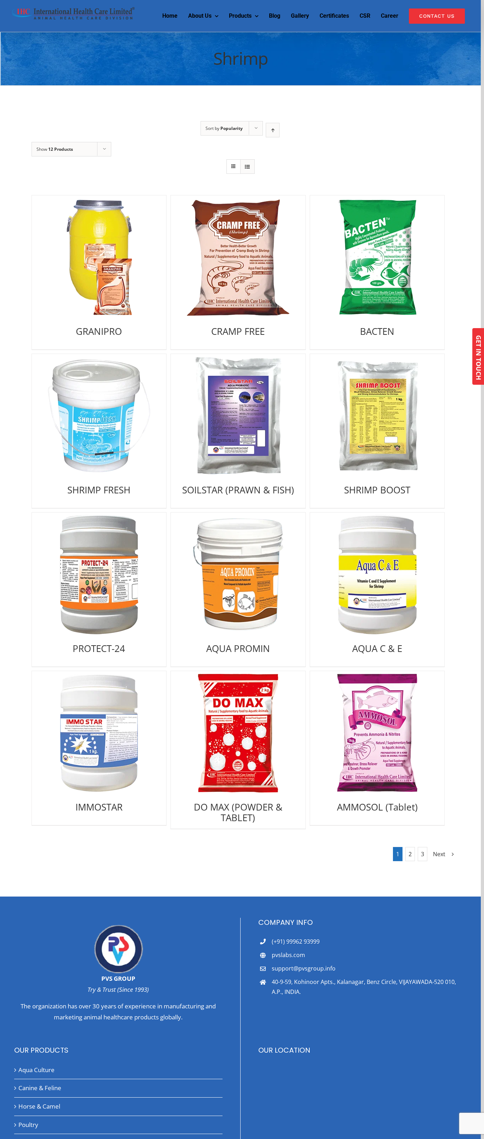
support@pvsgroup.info (304, 968)
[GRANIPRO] (99, 257)
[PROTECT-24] (99, 574)
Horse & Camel (39, 1106)
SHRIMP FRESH (98, 489)
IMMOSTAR (99, 807)
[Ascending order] (273, 130)
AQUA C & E (377, 648)
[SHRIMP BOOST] (377, 416)
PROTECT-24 (99, 648)
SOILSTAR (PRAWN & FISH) (238, 489)
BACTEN (377, 331)
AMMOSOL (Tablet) (377, 807)
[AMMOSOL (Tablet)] (377, 733)
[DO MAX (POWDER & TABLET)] (238, 733)
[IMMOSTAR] (99, 733)
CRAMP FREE (238, 331)
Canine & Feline (39, 1088)
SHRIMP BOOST (377, 489)
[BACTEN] (377, 257)
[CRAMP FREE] (238, 257)
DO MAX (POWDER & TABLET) (238, 812)
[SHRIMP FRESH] (99, 416)
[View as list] (247, 166)
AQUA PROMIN (238, 648)
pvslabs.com (288, 955)
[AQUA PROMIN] (238, 574)
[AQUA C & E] (377, 574)
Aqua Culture (36, 1070)
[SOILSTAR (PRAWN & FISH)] (238, 416)
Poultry (28, 1125)
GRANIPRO (99, 331)
